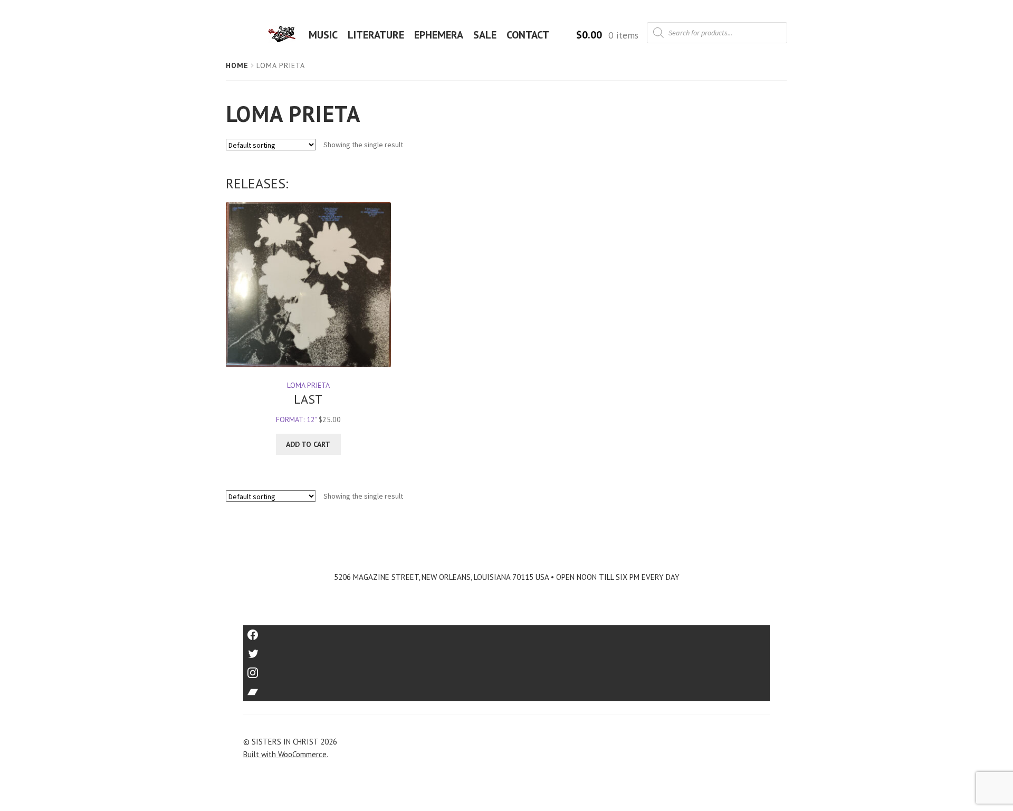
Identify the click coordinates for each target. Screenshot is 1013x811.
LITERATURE (376, 35)
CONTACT (527, 35)
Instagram (506, 669)
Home (237, 65)
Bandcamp (506, 688)
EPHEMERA (438, 35)
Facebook (507, 631)
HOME (285, 35)
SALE (484, 35)
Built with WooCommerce (285, 754)
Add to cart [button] (308, 444)
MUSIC (323, 35)
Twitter (506, 650)
